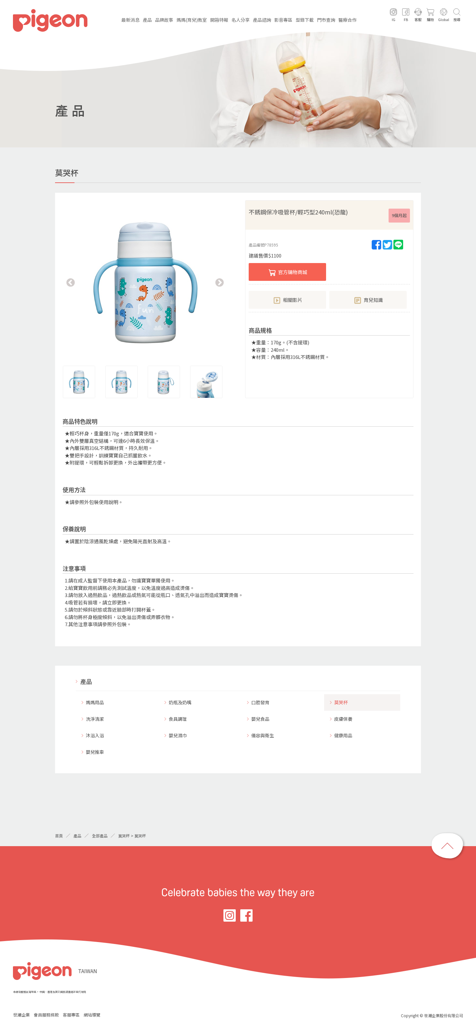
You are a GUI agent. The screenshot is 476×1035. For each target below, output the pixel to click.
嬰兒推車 (95, 752)
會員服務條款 (46, 1015)
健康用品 (343, 735)
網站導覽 (92, 1015)
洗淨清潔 (95, 719)
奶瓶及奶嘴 (180, 702)
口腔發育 (260, 702)
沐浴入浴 (95, 735)
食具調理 (178, 719)
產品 (86, 681)
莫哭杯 (341, 702)
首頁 (59, 835)
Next (219, 283)
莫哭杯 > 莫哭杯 (132, 835)
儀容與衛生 (262, 735)
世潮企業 (21, 1015)
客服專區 (71, 1015)
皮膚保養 (343, 719)
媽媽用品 (95, 702)
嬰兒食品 (260, 719)
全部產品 (100, 835)
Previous (70, 283)
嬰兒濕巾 (178, 735)
